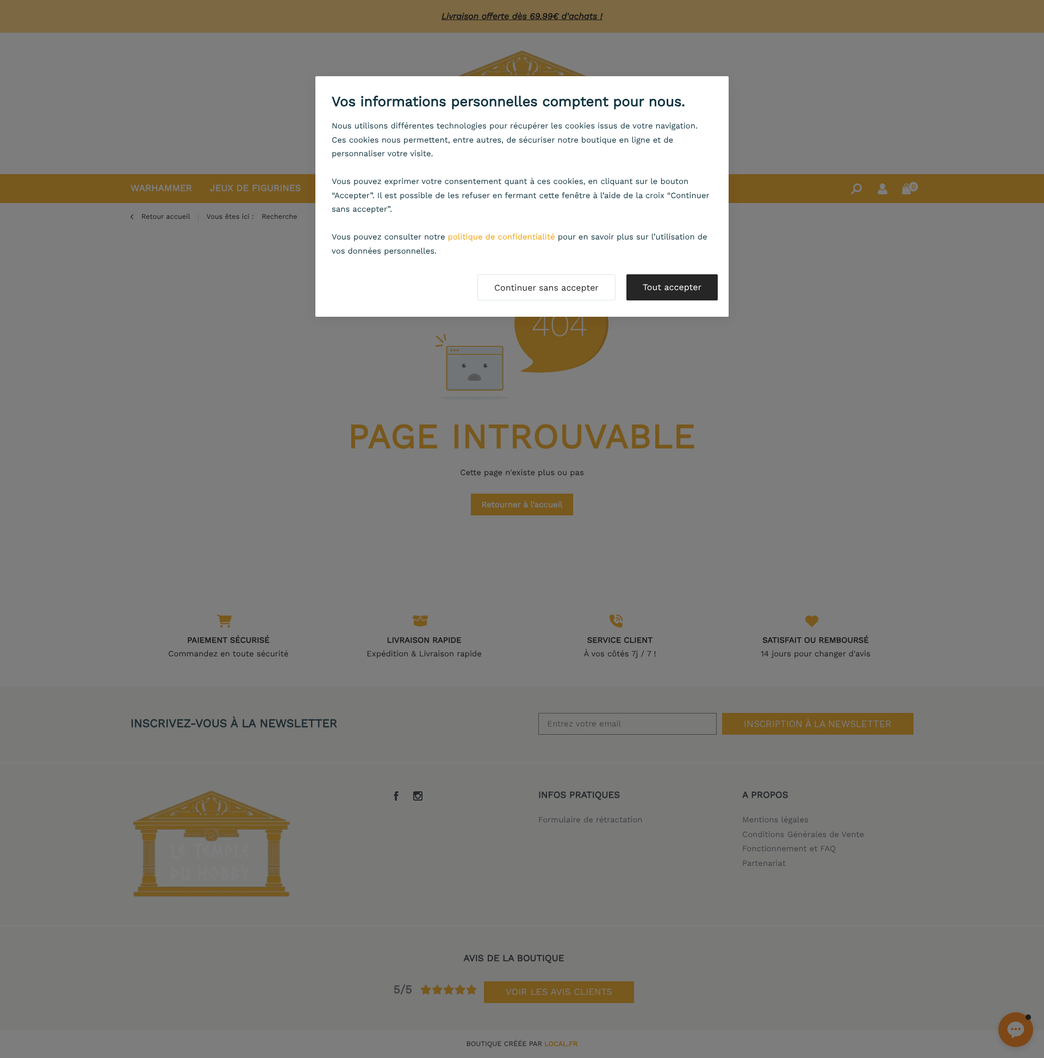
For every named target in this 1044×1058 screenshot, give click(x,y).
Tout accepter (672, 287)
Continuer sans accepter (546, 287)
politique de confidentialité (501, 237)
